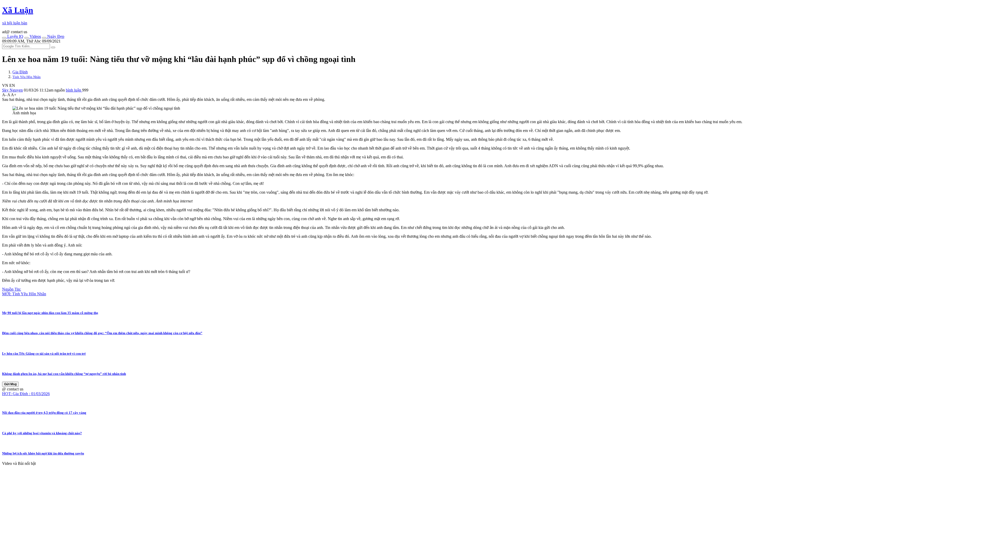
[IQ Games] (4, 38)
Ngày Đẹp (55, 36)
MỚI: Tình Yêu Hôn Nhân (24, 294)
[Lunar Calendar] (44, 38)
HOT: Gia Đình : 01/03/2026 (26, 393)
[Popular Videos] (26, 38)
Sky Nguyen (12, 90)
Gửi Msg (10, 384)
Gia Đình (20, 72)
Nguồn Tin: (11, 289)
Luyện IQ (14, 36)
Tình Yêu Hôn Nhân (26, 77)
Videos (35, 36)
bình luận (74, 90)
